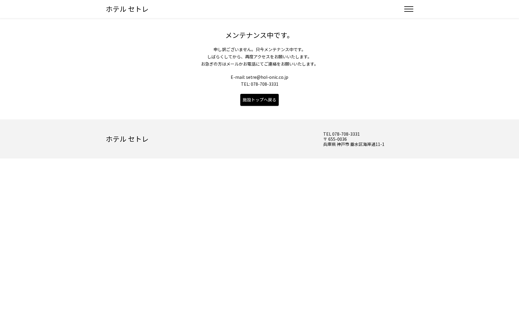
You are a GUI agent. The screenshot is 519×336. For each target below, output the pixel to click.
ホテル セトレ (127, 9)
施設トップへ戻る (259, 100)
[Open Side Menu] (408, 9)
